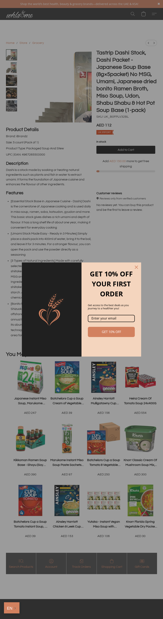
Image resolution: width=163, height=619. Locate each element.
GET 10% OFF (111, 332)
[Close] (136, 267)
